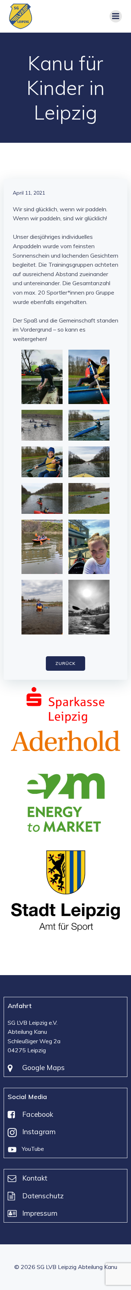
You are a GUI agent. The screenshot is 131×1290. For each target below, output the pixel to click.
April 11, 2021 (29, 193)
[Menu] (116, 16)
